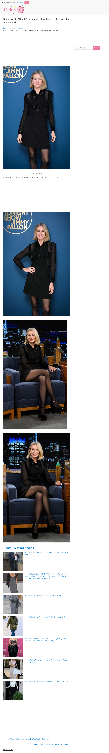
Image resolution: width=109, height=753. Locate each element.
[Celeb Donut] (14, 5)
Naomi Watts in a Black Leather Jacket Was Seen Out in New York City (47, 554)
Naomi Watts (19, 28)
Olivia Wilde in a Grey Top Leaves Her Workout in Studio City (26, 739)
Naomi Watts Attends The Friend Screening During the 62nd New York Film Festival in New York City (47, 640)
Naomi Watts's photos (18, 548)
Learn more (20, 3)
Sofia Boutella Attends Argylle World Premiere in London (48, 744)
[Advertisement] (36, 49)
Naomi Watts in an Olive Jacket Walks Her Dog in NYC (45, 617)
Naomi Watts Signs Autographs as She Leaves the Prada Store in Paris (46, 661)
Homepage (7, 28)
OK (27, 3)
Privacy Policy (8, 750)
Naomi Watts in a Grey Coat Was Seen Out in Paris (43, 596)
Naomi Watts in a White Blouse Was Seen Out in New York (46, 682)
